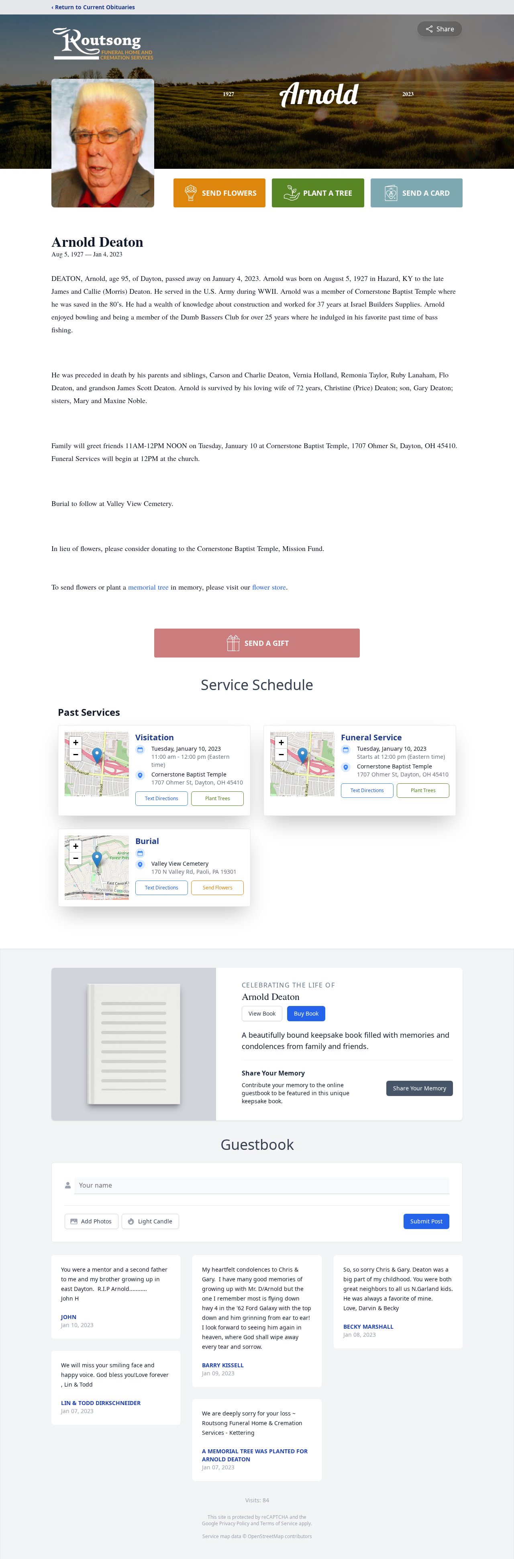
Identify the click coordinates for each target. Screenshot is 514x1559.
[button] (97, 756)
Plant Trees (217, 798)
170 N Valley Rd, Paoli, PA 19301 (194, 871)
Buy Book (306, 1013)
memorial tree (148, 587)
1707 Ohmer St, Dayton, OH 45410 (197, 782)
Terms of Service (279, 1523)
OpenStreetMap (266, 1536)
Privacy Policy (234, 1523)
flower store (269, 587)
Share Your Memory (419, 1088)
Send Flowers (218, 887)
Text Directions (161, 798)
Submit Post (426, 1221)
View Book (262, 1013)
